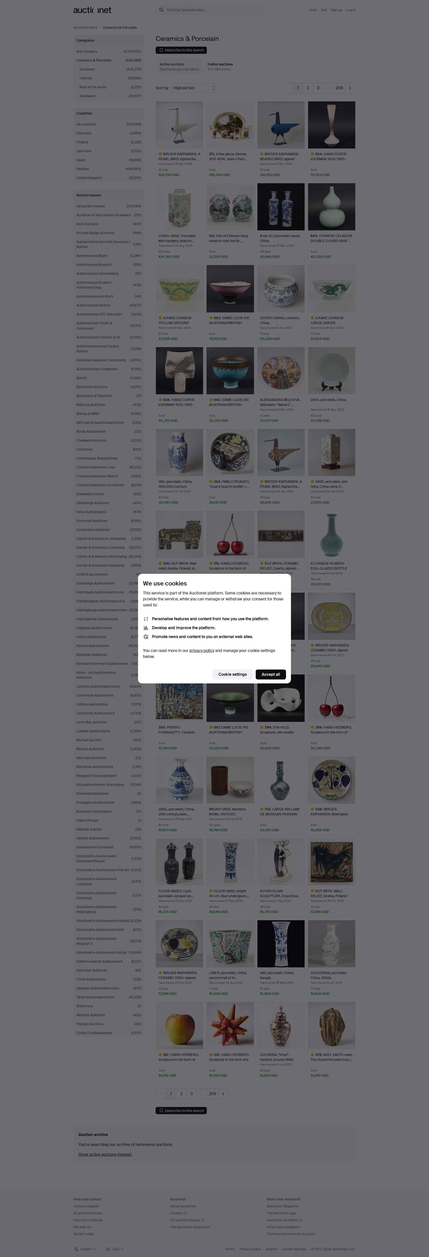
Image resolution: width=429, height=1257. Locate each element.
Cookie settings (232, 674)
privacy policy (201, 650)
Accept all (271, 674)
